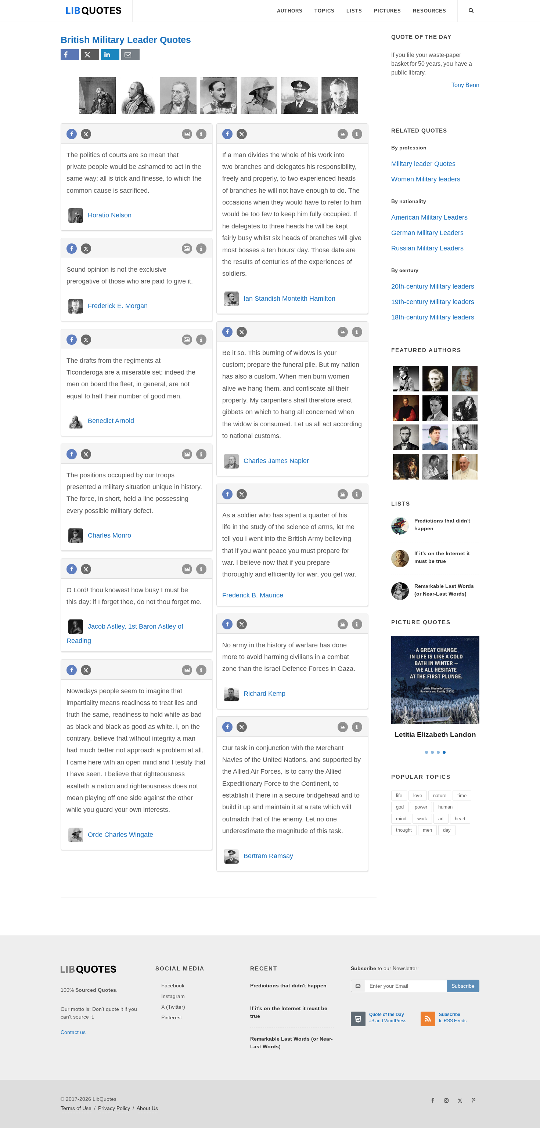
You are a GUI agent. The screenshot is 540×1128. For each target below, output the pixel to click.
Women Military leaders (425, 179)
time (462, 795)
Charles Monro (109, 535)
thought (404, 830)
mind (401, 818)
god (400, 807)
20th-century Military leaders (432, 286)
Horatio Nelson (110, 215)
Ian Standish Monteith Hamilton (289, 298)
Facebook (172, 985)
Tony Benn (465, 85)
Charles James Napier (276, 460)
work (422, 818)
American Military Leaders (429, 217)
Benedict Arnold (111, 420)
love (417, 795)
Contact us (73, 1032)
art (441, 818)
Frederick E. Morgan (118, 306)
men (427, 830)
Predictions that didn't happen (288, 985)
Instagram (173, 996)
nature (439, 795)
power (421, 807)
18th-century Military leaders (432, 317)
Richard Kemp (264, 693)
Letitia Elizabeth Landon (435, 734)
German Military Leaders (427, 232)
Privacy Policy (114, 1108)
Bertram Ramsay (268, 855)
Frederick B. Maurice (252, 595)
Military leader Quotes (423, 163)
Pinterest (171, 1017)
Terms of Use (76, 1108)
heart (460, 818)
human (445, 807)
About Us (147, 1108)
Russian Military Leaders (427, 248)
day (447, 830)
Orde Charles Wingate (120, 834)
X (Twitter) (173, 1007)
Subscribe (463, 986)
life (399, 795)
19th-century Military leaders (432, 302)
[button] (471, 9)
